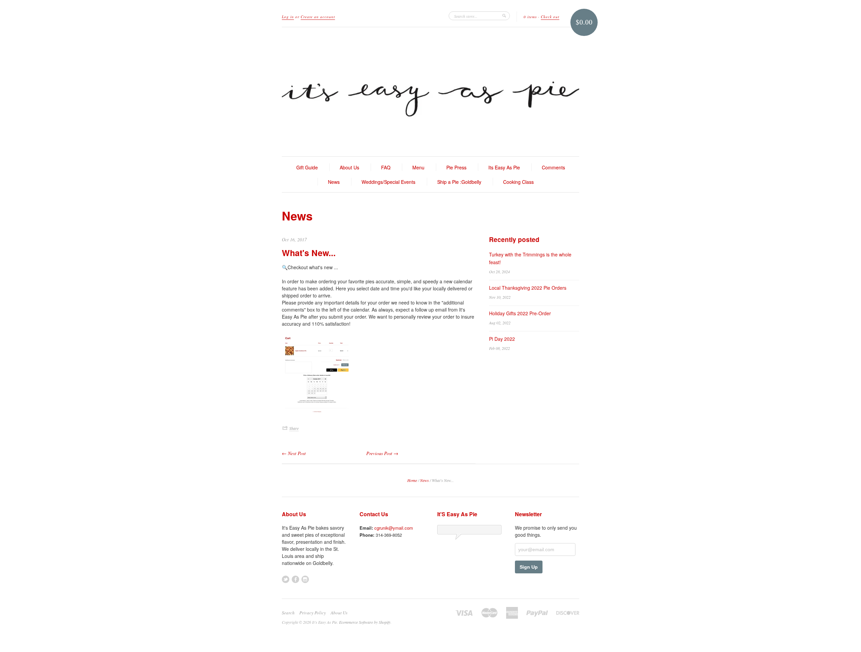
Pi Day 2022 (502, 338)
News (334, 181)
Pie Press (456, 167)
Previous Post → (382, 453)
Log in (288, 16)
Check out (550, 16)
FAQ (385, 167)
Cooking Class (518, 181)
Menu (418, 167)
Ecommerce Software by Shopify (364, 622)
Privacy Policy (312, 612)
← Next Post (294, 453)
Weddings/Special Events (388, 181)
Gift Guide (307, 167)
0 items (530, 16)
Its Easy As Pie (504, 167)
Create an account (318, 16)
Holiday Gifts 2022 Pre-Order (520, 313)
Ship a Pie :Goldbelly (459, 181)
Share (294, 428)
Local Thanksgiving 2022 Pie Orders (527, 287)
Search (288, 612)
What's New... (309, 253)
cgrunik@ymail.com (393, 528)
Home (412, 480)
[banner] (430, 91)
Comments (553, 167)
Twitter (286, 579)
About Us (349, 167)
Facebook (295, 579)
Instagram (305, 579)
